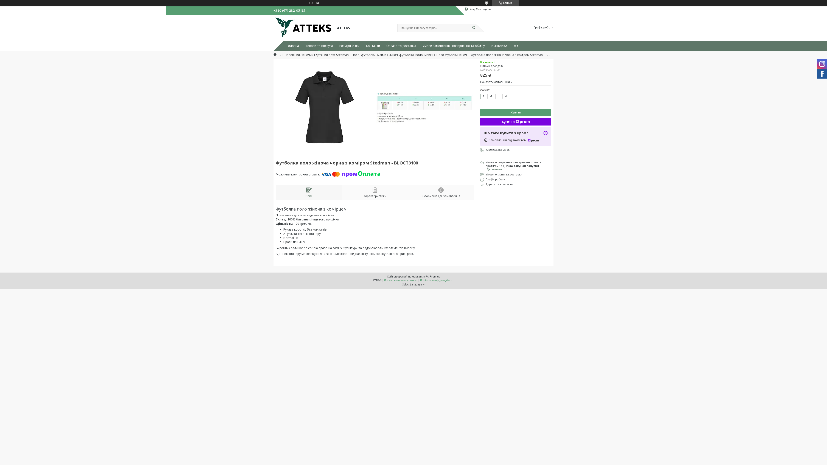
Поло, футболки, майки (369, 55)
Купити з (508, 122)
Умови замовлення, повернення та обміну (454, 45)
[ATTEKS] (303, 27)
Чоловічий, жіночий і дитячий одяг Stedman (317, 55)
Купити (516, 112)
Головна (292, 45)
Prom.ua (435, 276)
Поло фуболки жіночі (452, 55)
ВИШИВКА (499, 45)
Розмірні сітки (349, 45)
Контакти (373, 45)
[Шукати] (473, 28)
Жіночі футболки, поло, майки (411, 55)
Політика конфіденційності (437, 280)
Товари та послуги (319, 45)
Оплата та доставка (401, 45)
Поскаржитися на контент (400, 280)
